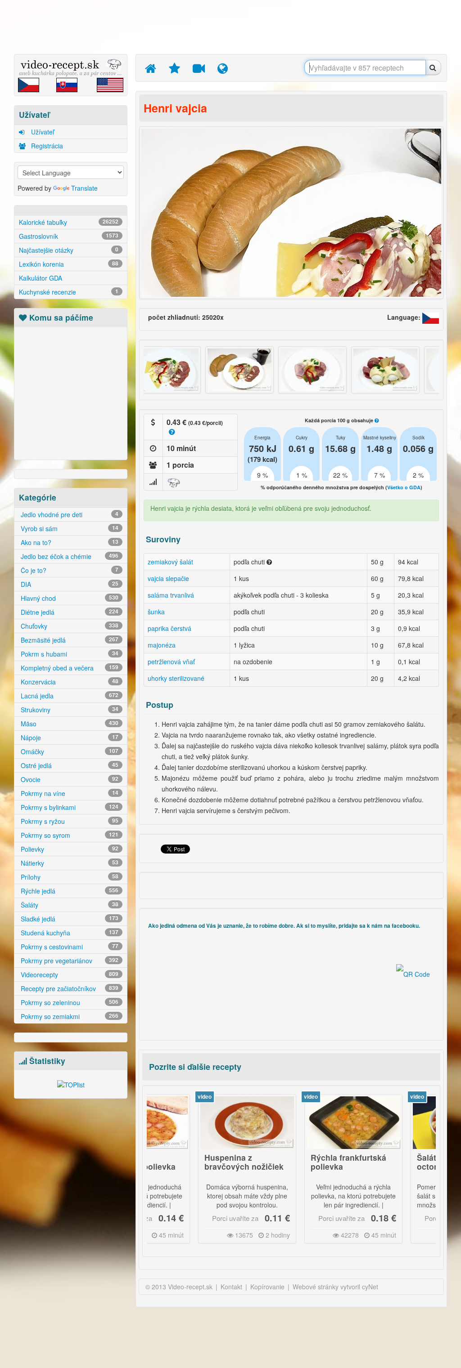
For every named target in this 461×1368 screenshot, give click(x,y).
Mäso (68, 723)
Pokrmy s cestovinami (68, 946)
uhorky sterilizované (176, 678)
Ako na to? (68, 542)
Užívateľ (41, 131)
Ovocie (68, 779)
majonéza (162, 644)
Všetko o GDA (403, 487)
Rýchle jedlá (68, 890)
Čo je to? (68, 570)
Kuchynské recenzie (68, 291)
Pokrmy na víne (68, 793)
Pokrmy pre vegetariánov (68, 960)
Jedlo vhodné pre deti (68, 514)
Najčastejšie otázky (68, 250)
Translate (84, 187)
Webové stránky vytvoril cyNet (335, 1286)
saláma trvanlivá (171, 594)
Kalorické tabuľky (68, 222)
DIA (68, 584)
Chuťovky (68, 625)
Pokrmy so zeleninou (68, 1002)
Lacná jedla (68, 695)
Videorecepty (68, 974)
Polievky (68, 849)
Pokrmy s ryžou (68, 821)
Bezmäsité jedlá (68, 639)
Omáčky (68, 751)
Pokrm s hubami (68, 653)
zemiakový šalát (170, 561)
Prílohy (68, 876)
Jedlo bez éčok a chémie (68, 556)
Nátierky (68, 862)
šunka (156, 611)
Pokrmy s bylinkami (68, 807)
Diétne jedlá (68, 612)
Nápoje (68, 737)
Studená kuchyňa (68, 932)
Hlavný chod (68, 598)
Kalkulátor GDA (40, 277)
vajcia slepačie (168, 578)
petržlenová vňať (171, 661)
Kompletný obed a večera (68, 667)
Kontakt (231, 1286)
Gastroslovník (68, 236)
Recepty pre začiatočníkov (68, 988)
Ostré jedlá (68, 765)
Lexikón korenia (68, 263)
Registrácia (46, 145)
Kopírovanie (267, 1286)
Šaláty (68, 904)
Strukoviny (68, 709)
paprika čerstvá (169, 628)
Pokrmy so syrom (68, 835)
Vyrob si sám (68, 528)
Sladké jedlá (68, 918)
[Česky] (430, 317)
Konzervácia (68, 681)
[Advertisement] (232, 27)
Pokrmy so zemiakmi (68, 1016)
